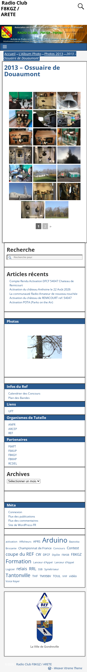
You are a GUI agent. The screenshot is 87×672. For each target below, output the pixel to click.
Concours (59, 548)
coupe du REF (20, 554)
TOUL (57, 576)
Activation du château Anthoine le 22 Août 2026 (40, 289)
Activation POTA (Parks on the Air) (31, 302)
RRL (32, 568)
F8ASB (65, 554)
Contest (73, 548)
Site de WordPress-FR (22, 525)
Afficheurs (25, 541)
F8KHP (12, 459)
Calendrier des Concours (24, 393)
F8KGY (12, 455)
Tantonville (18, 575)
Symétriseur (51, 569)
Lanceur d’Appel (64, 562)
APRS (36, 541)
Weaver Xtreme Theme (68, 668)
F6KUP (12, 451)
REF (10, 433)
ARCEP (12, 429)
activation (11, 541)
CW (38, 554)
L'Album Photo (30, 54)
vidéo (73, 576)
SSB (40, 569)
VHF (64, 576)
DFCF (46, 554)
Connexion (15, 512)
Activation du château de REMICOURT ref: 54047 (41, 298)
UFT (10, 411)
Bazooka (74, 541)
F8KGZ (76, 554)
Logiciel (10, 569)
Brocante (11, 548)
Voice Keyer (13, 581)
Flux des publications (21, 516)
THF (35, 576)
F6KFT (12, 446)
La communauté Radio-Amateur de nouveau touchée (43, 294)
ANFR (11, 425)
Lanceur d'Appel (43, 562)
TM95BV (45, 576)
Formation (18, 561)
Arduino (54, 540)
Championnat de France (35, 548)
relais (21, 568)
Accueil (10, 54)
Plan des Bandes (19, 398)
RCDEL (12, 463)
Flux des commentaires (23, 521)
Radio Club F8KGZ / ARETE (34, 664)
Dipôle (56, 554)
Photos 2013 (53, 54)
